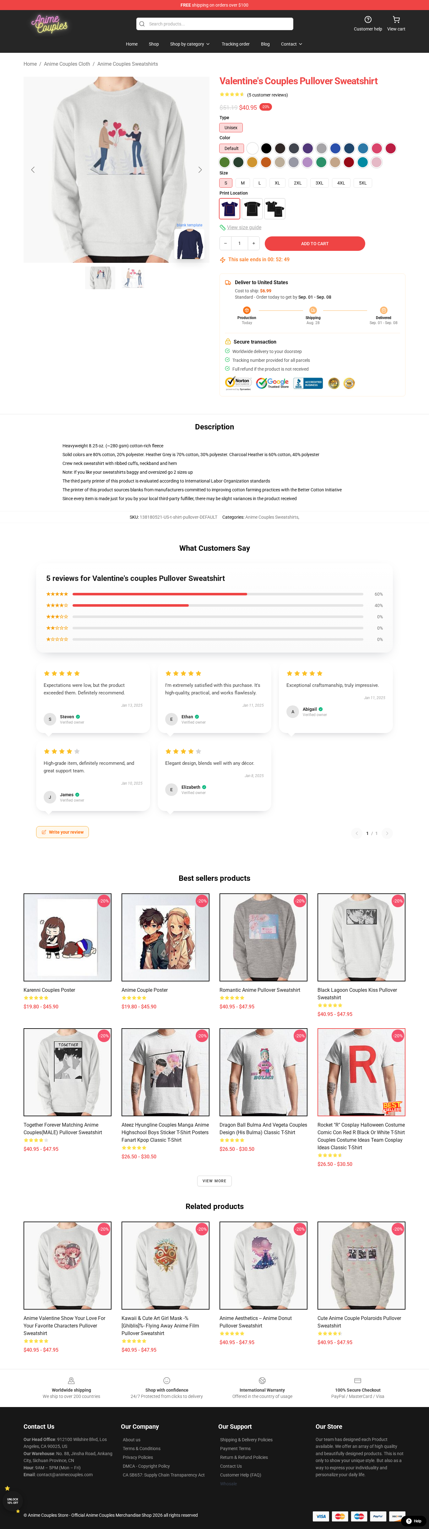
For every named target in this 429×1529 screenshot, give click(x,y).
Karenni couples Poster (49, 990)
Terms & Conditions (141, 1448)
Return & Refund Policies (244, 1457)
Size (224, 172)
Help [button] (417, 1521)
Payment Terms (235, 1448)
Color (225, 137)
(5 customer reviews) (267, 94)
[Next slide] (199, 169)
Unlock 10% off (12, 1501)
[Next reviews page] (387, 833)
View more (215, 1181)
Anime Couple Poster (145, 990)
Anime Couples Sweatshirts (127, 64)
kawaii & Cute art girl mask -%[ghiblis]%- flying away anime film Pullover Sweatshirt (160, 1325)
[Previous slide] (33, 169)
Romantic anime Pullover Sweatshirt (260, 990)
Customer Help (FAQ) (240, 1474)
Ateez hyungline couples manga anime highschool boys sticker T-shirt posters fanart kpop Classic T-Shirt (165, 1132)
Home (30, 64)
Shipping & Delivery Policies (246, 1439)
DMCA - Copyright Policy (146, 1466)
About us (131, 1439)
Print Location (234, 193)
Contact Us (231, 1466)
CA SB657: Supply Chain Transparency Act (164, 1474)
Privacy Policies (138, 1457)
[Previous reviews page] (356, 833)
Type (224, 117)
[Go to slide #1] (100, 278)
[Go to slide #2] (133, 278)
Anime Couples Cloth (67, 64)
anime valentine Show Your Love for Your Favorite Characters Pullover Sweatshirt (64, 1325)
